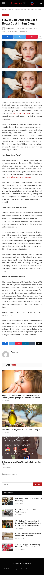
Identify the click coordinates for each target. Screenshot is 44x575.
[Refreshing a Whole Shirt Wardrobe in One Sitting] (7, 501)
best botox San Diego (21, 113)
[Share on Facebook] (8, 37)
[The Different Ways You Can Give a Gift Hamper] (22, 415)
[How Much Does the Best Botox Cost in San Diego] (22, 54)
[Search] (41, 3)
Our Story (27, 563)
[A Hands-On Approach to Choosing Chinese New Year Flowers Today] (7, 547)
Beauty (5, 15)
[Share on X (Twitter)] (19, 37)
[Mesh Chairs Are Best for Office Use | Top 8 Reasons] (7, 513)
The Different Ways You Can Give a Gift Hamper (21, 430)
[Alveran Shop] (22, 3)
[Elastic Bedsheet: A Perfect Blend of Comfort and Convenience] (7, 536)
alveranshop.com (34, 569)
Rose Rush (11, 28)
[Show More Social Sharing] (40, 37)
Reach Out (17, 563)
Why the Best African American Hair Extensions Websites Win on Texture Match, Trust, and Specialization (28, 523)
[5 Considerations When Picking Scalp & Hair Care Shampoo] (22, 448)
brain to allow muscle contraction (18, 177)
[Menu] (3, 3)
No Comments (12, 31)
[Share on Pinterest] (32, 37)
